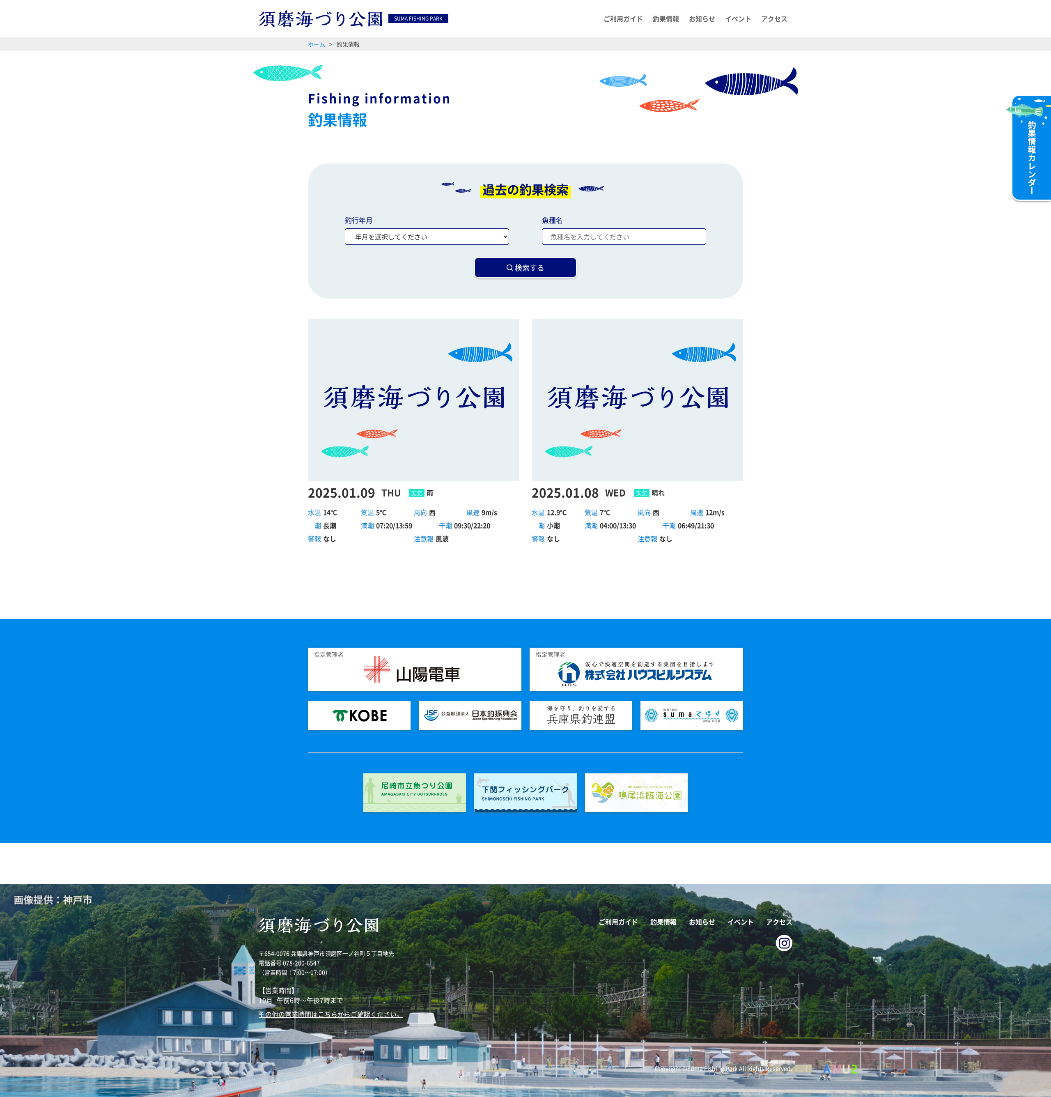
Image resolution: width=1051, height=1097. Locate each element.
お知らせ (702, 18)
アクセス (774, 18)
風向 (420, 512)
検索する (529, 267)
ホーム (316, 44)
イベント (738, 18)
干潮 (445, 525)
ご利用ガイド (623, 18)
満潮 (367, 525)
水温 (314, 512)
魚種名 (552, 220)
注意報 (424, 538)
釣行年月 (359, 220)
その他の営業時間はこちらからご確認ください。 (331, 1014)
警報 (314, 538)
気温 (367, 512)
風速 (473, 512)
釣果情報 (666, 18)
